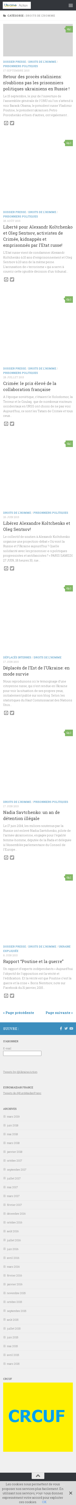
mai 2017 (12, 1187)
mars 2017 (13, 1196)
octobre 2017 (14, 1160)
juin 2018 (12, 1125)
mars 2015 (13, 1364)
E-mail (7, 1048)
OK (44, 1502)
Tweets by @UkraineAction (20, 1072)
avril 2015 (13, 1355)
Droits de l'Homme (42, 61)
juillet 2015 (14, 1328)
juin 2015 (12, 1337)
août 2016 (13, 1231)
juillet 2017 (14, 1178)
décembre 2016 (16, 1213)
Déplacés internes (17, 657)
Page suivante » (59, 1012)
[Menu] (70, 5)
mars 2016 (13, 1266)
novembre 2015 (16, 1293)
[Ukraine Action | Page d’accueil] (21, 5)
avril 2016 (13, 1258)
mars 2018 (13, 1143)
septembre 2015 (16, 1311)
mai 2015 (12, 1346)
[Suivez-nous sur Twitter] (66, 1028)
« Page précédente (18, 1012)
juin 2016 (13, 1249)
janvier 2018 (14, 1152)
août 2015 (13, 1320)
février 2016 (14, 1275)
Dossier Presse (14, 61)
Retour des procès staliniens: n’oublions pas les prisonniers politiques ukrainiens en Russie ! (36, 82)
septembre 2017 (16, 1169)
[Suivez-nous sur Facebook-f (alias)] (61, 1028)
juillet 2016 (14, 1240)
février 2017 (14, 1205)
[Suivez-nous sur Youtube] (71, 1028)
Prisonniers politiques (20, 66)
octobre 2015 (14, 1302)
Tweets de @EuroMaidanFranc (22, 1093)
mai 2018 (12, 1134)
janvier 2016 (15, 1284)
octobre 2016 (14, 1222)
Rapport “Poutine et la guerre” (33, 961)
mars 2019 (13, 1116)
